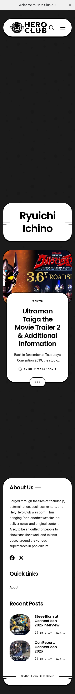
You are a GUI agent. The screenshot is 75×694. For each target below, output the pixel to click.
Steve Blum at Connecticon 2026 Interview (47, 621)
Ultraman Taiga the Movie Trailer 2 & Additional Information (37, 327)
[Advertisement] (37, 74)
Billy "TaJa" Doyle (42, 369)
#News (37, 301)
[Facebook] (12, 557)
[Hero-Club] (28, 27)
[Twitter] (21, 557)
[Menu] (62, 27)
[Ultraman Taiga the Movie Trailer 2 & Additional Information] (37, 277)
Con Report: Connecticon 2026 (46, 647)
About (14, 587)
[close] (70, 5)
